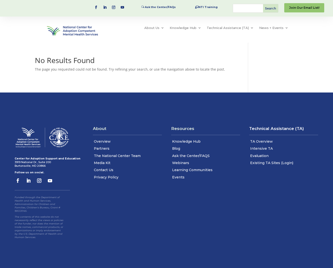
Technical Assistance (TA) (228, 28)
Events (178, 177)
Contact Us (103, 170)
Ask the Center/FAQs (160, 7)
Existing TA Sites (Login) (271, 163)
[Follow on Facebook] (96, 7)
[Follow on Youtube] (122, 7)
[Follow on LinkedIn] (104, 7)
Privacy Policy (106, 177)
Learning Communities (192, 170)
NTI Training (208, 7)
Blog (176, 148)
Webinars (180, 163)
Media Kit (102, 163)
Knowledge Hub (183, 28)
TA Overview (261, 141)
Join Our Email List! (304, 7)
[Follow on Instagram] (113, 7)
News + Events (271, 28)
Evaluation (259, 156)
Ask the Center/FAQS (191, 156)
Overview (102, 141)
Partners (101, 148)
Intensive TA (261, 148)
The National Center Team (117, 156)
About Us (151, 28)
